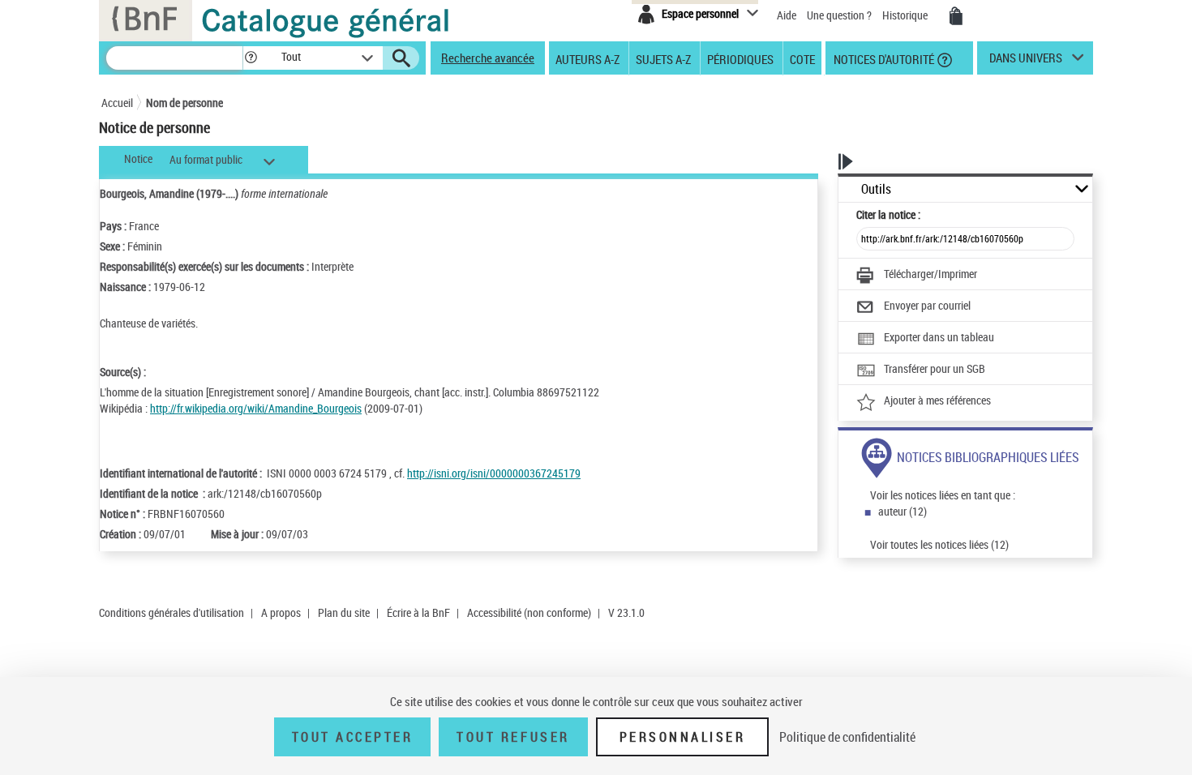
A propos (281, 612)
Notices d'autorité (882, 58)
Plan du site (344, 612)
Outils (876, 189)
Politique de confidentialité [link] (847, 737)
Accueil (117, 102)
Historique (906, 15)
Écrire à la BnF (418, 612)
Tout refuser (513, 737)
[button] (250, 58)
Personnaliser (683, 737)
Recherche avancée (487, 57)
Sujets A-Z (663, 58)
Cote (802, 58)
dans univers (1025, 62)
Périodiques (740, 58)
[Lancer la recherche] (401, 58)
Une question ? (840, 15)
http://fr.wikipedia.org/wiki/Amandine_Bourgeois (256, 408)
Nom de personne (184, 102)
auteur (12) (902, 511)
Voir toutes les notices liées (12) (939, 544)
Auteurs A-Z (587, 58)
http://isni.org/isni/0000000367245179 (494, 473)
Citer (888, 214)
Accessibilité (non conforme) (529, 612)
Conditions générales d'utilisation (171, 612)
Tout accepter (353, 737)
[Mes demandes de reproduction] (956, 16)
